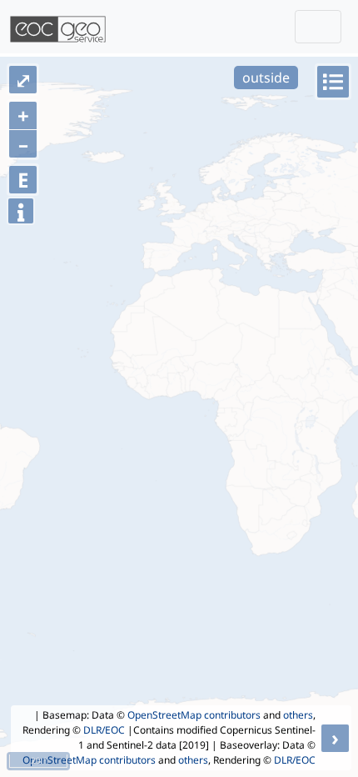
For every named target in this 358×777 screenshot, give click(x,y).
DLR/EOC (104, 730)
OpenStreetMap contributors (194, 715)
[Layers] (333, 82)
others (298, 715)
